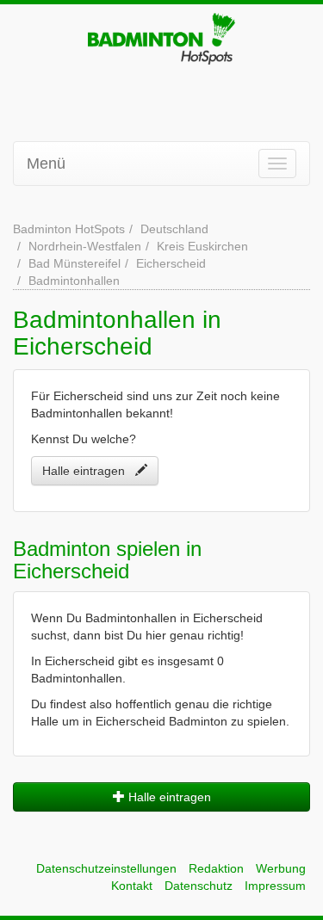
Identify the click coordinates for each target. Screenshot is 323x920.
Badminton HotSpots (69, 229)
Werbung (281, 868)
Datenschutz (199, 885)
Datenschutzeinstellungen (106, 868)
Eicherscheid (171, 263)
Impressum (275, 885)
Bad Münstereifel (74, 263)
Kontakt (131, 885)
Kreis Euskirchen (202, 246)
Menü (46, 163)
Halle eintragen (88, 471)
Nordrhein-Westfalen (84, 246)
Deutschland (174, 229)
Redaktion (216, 868)
